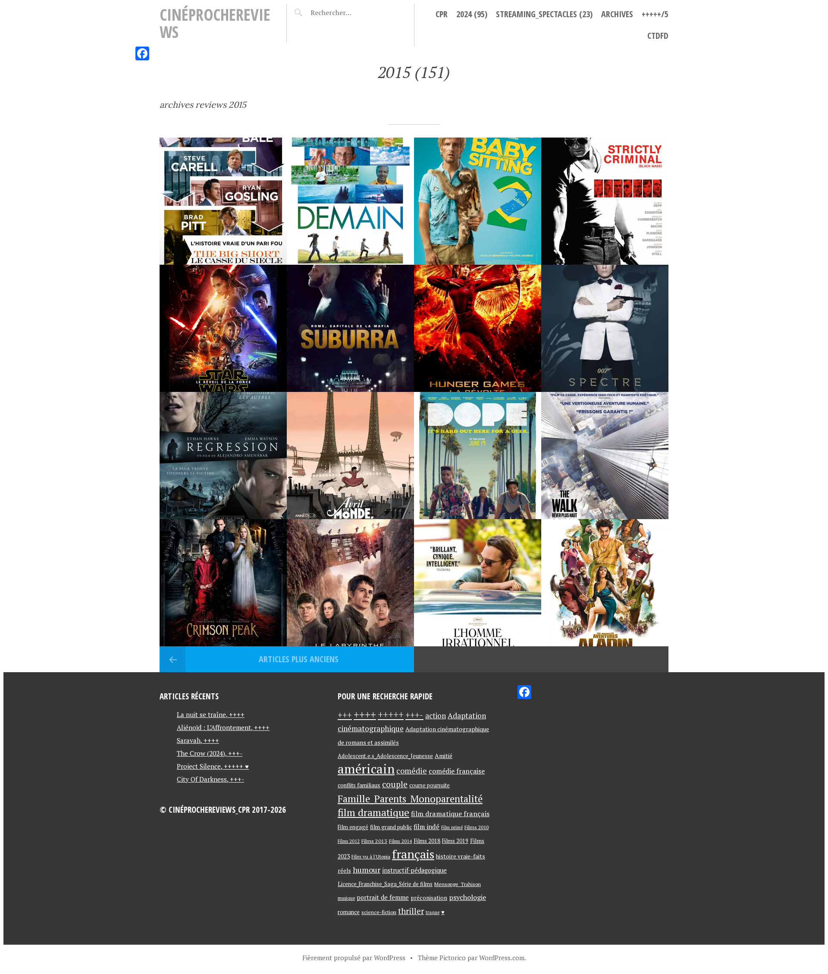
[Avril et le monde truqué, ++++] (350, 455)
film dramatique (373, 812)
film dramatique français (450, 813)
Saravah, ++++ (198, 740)
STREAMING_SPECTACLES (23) (544, 14)
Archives (617, 14)
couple (395, 784)
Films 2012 (349, 841)
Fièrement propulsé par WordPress (353, 957)
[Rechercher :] (346, 12)
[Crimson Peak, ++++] (223, 582)
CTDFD (657, 35)
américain (366, 769)
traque (432, 912)
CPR (442, 14)
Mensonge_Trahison (457, 884)
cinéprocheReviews (215, 23)
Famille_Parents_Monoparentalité (410, 798)
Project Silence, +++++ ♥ (213, 766)
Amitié (443, 756)
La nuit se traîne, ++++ (211, 714)
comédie (411, 770)
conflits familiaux (359, 785)
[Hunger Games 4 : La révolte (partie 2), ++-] (477, 328)
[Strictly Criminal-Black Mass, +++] (604, 201)
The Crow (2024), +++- (209, 753)
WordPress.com (501, 957)
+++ (345, 715)
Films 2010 (476, 827)
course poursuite (429, 785)
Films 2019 (455, 841)
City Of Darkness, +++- (210, 779)
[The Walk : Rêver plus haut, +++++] (604, 455)
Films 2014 (400, 841)
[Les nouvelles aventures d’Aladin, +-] (604, 582)
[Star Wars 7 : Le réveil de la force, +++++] (223, 328)
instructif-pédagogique (414, 870)
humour (366, 869)
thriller (411, 911)
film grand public (391, 827)
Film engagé (353, 827)
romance (349, 912)
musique (346, 898)
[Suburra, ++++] (350, 328)
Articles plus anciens (298, 659)
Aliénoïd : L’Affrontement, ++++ (223, 727)
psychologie (467, 897)
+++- (414, 715)
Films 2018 (427, 841)
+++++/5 (655, 14)
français (413, 854)
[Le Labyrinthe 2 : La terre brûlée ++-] (350, 582)
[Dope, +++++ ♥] (477, 455)
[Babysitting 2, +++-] (477, 201)
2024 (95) (471, 14)
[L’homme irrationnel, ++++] (477, 582)
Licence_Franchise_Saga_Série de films (385, 884)
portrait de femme (383, 897)
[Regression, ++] (223, 455)
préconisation (429, 898)
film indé (426, 826)
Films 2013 (374, 840)
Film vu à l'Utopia (370, 856)
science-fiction (378, 911)
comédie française (457, 771)
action (435, 715)
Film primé (452, 827)
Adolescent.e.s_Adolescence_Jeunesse (385, 756)
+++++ (391, 714)
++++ (365, 714)
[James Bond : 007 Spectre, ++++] (604, 328)
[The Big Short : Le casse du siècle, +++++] (223, 201)
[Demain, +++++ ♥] (350, 201)
